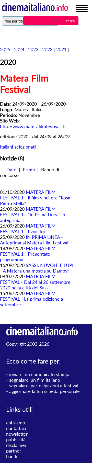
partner (13, 451)
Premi (29, 169)
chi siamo (15, 422)
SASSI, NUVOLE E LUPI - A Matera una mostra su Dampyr (36, 268)
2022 (47, 49)
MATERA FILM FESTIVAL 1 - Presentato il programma (28, 253)
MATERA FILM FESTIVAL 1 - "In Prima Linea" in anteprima (32, 214)
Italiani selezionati (18, 147)
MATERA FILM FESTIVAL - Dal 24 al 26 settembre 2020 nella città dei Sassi (35, 282)
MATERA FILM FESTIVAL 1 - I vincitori (28, 228)
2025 (5, 49)
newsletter (17, 434)
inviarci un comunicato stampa (40, 374)
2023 (33, 49)
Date (11, 169)
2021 (61, 49)
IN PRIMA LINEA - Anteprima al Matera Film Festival (34, 239)
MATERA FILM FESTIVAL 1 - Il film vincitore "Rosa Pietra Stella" (35, 197)
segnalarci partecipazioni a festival (43, 385)
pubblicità (16, 439)
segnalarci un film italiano (34, 380)
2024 (19, 49)
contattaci (16, 428)
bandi (11, 456)
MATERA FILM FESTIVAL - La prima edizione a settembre (31, 298)
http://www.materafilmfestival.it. (32, 126)
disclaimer (16, 445)
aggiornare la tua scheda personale (44, 391)
